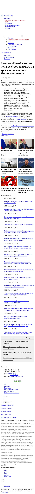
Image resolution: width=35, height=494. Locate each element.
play (5, 470)
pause (6, 472)
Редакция (8, 28)
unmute (6, 475)
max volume (7, 476)
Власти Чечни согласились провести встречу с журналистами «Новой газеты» (18, 239)
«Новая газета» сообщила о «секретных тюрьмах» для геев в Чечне (16, 301)
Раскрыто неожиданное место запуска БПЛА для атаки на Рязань (17, 359)
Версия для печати (8, 134)
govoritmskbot (12, 373)
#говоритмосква (9, 57)
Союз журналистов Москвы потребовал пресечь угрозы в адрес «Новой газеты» (19, 286)
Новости (7, 18)
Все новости (4, 135)
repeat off (7, 486)
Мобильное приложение (11, 393)
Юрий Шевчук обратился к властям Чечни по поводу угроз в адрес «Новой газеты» (18, 255)
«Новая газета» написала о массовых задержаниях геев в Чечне (15, 317)
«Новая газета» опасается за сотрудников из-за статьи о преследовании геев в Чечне (18, 293)
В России (7, 59)
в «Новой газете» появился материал (22, 126)
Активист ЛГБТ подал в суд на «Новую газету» (18, 224)
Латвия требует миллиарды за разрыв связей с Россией (17, 353)
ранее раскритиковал (12, 116)
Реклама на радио (6, 408)
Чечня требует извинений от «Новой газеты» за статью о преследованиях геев (18, 270)
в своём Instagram (21, 119)
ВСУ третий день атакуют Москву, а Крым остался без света (15, 348)
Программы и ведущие (12, 25)
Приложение (12, 49)
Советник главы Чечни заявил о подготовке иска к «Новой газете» (17, 278)
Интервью (8, 23)
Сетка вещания (10, 26)
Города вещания (6, 411)
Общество (7, 55)
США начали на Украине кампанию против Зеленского (15, 342)
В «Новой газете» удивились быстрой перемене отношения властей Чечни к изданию (19, 231)
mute (5, 473)
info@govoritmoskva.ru (16, 376)
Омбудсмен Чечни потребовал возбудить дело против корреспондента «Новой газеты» (18, 332)
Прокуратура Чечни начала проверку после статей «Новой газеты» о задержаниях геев (17, 247)
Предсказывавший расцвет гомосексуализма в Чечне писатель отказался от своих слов (18, 309)
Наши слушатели (6, 414)
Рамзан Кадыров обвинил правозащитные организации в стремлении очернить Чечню (17, 262)
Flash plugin (4, 492)
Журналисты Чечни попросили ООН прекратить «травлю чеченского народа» (19, 209)
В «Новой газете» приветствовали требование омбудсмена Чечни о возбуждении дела (18, 325)
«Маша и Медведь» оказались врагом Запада (16, 338)
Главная (3, 52)
